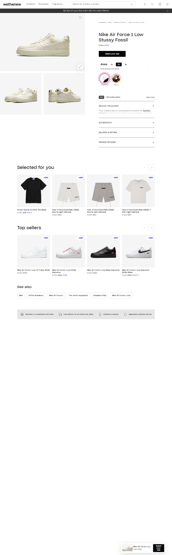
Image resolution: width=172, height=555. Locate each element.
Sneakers (102, 22)
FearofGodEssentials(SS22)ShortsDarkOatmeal (100, 211)
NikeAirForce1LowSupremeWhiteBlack (135, 271)
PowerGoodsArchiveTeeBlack (31, 210)
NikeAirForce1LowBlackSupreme (103, 270)
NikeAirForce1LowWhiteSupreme (64, 271)
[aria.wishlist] (152, 4)
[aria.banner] (167, 11)
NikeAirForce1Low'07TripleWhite (33, 270)
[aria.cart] (159, 4)
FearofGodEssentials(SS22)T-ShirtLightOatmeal (136, 211)
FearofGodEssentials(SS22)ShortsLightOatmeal (65, 211)
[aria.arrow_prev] (145, 167)
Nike (110, 22)
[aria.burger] (167, 4)
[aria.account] (144, 4)
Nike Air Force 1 (120, 22)
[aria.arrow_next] (152, 167)
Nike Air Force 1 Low (136, 22)
